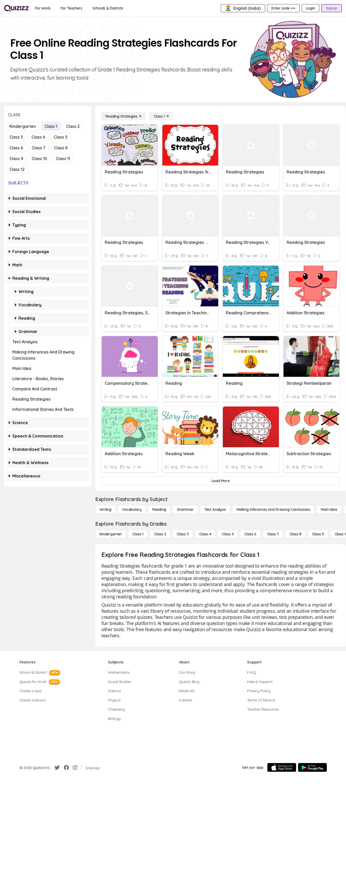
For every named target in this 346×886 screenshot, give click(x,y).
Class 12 (17, 169)
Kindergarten (22, 126)
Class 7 (38, 147)
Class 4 (38, 137)
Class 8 (61, 147)
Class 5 (61, 137)
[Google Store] (312, 767)
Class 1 (51, 126)
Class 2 (73, 126)
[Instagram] (75, 768)
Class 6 (16, 147)
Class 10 (39, 158)
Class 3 (16, 137)
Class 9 (16, 158)
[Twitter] (57, 768)
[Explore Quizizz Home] (16, 8)
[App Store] (281, 767)
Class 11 (63, 158)
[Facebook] (66, 768)
